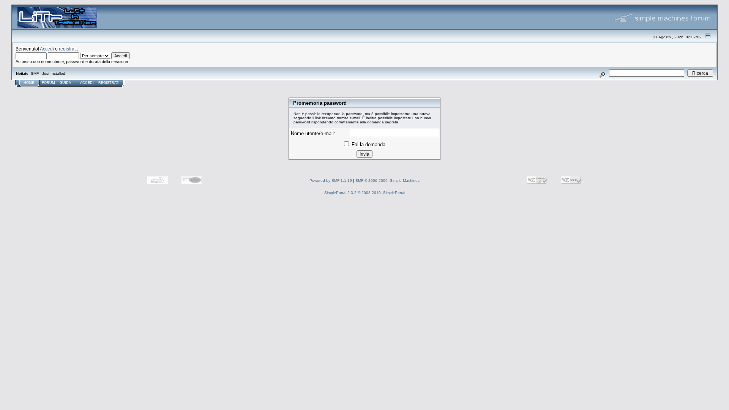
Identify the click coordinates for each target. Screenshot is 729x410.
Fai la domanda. (368, 144)
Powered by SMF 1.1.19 (330, 180)
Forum (48, 83)
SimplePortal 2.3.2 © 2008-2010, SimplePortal (364, 193)
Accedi (47, 48)
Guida (65, 83)
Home (29, 83)
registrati (68, 48)
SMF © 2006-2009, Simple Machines (387, 180)
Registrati (109, 83)
